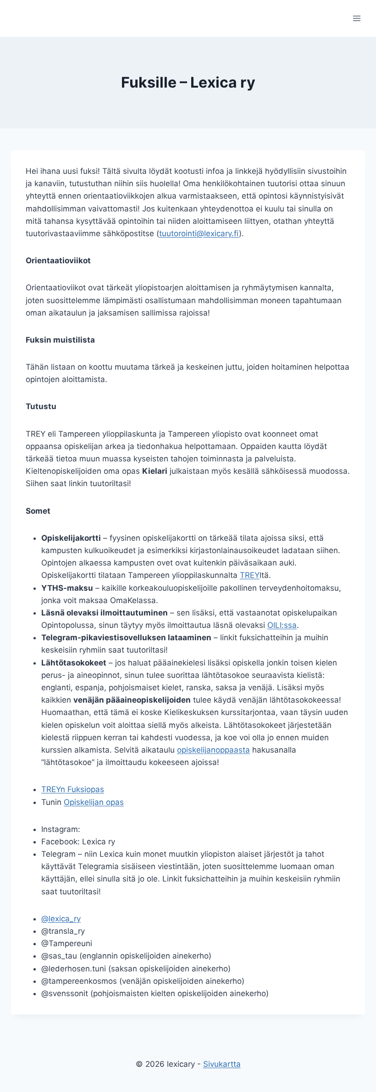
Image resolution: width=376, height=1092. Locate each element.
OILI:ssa (282, 625)
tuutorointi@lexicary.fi (199, 233)
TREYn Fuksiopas (72, 789)
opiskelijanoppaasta (213, 749)
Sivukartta (222, 1064)
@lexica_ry (61, 918)
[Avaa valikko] (356, 18)
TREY (250, 575)
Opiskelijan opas (94, 802)
